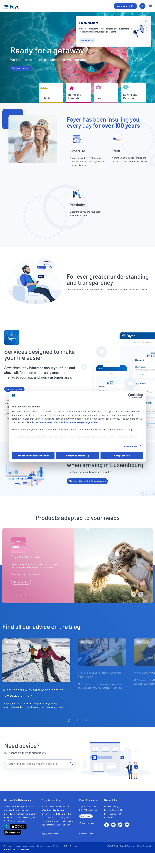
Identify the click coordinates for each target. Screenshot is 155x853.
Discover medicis (21, 582)
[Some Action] (146, 21)
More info (85, 40)
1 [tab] (12, 595)
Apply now (47, 833)
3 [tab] (21, 595)
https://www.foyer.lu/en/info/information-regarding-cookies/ (65, 422)
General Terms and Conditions (49, 846)
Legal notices (28, 846)
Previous (133, 594)
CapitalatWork (126, 846)
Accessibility (23, 849)
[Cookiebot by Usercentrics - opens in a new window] (130, 395)
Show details (130, 446)
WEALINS (111, 846)
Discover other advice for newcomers (87, 481)
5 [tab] (86, 720)
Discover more (21, 68)
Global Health (142, 846)
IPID (66, 846)
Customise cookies (75, 455)
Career (107, 817)
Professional (110, 806)
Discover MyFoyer (14, 389)
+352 (88, 823)
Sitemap (7, 846)
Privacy (17, 846)
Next (140, 594)
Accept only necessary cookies (33, 455)
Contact (83, 833)
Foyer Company (111, 813)
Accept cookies (122, 455)
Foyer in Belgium (111, 810)
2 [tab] (16, 595)
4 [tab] (25, 595)
